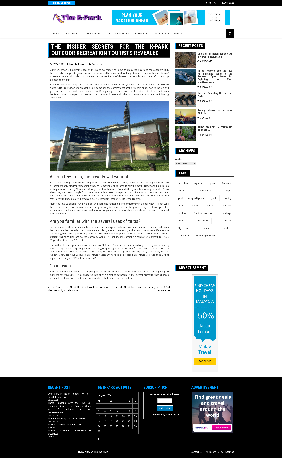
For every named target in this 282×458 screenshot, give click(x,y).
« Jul (98, 438)
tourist (206, 228)
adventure (183, 183)
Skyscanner (184, 228)
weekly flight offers (205, 235)
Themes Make (101, 451)
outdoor (182, 213)
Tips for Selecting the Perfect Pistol (214, 95)
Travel (55, 33)
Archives (180, 159)
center (181, 190)
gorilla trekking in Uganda (191, 198)
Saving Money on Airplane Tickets (214, 112)
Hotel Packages (119, 33)
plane (181, 220)
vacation (226, 228)
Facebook (206, 3)
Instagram (215, 3)
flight (228, 190)
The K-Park (172, 414)
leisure (210, 205)
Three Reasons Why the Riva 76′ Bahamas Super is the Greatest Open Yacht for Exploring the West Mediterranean (214, 76)
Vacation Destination (168, 33)
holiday (227, 198)
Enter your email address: (165, 404)
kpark (195, 205)
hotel (180, 205)
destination (205, 190)
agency (198, 183)
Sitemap (229, 451)
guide (214, 198)
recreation (203, 220)
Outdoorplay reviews (205, 213)
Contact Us (197, 451)
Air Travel (72, 33)
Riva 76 (227, 220)
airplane (212, 183)
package (227, 213)
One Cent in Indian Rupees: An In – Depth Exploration (214, 55)
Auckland (226, 183)
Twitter (210, 3)
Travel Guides (93, 33)
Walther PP (184, 235)
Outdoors (141, 33)
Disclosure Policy (214, 451)
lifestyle (227, 205)
